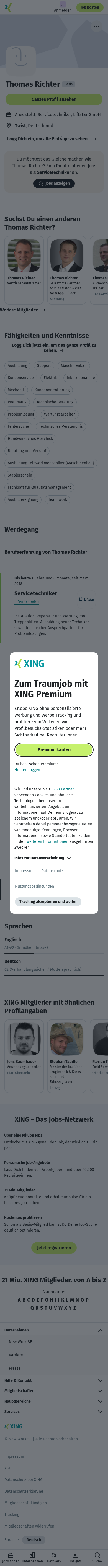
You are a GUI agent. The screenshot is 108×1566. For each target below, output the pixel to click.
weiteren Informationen (47, 841)
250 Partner (64, 789)
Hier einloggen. (27, 769)
